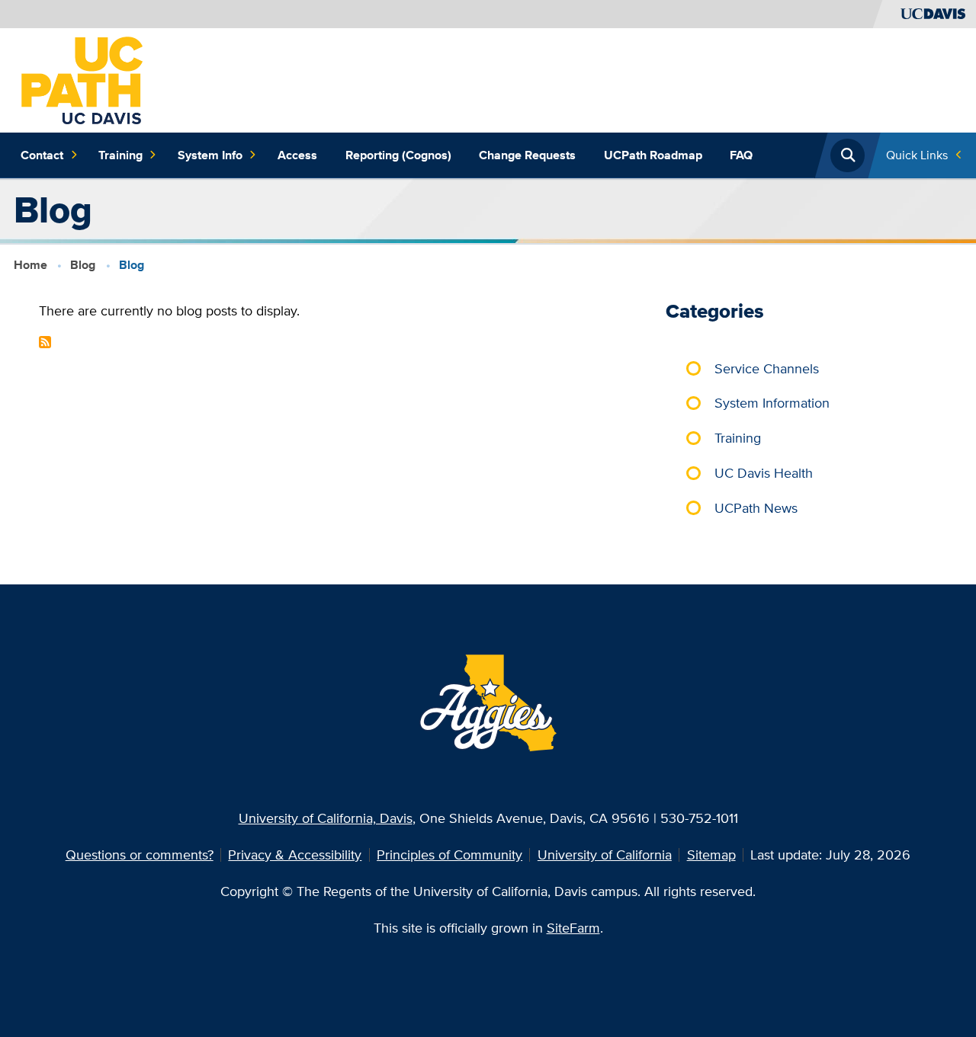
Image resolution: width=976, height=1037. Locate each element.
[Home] (82, 79)
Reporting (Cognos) (398, 155)
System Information (772, 402)
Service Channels (766, 368)
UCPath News (756, 508)
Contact (42, 155)
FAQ (741, 155)
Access (297, 155)
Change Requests (527, 155)
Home (30, 265)
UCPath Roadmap (653, 155)
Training (120, 155)
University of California (605, 854)
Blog (82, 265)
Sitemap (711, 854)
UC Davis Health (763, 472)
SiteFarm (573, 927)
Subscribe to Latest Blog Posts (45, 342)
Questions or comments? (140, 854)
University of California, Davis (326, 818)
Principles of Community (449, 854)
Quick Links (917, 155)
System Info (210, 155)
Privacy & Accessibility (294, 854)
